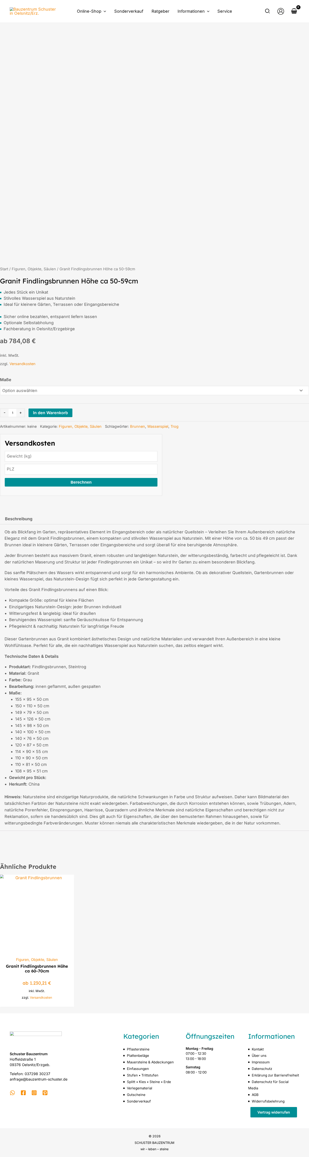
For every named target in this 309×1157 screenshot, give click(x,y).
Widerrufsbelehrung (268, 1101)
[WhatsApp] (12, 1092)
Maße (5, 379)
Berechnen (81, 482)
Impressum (261, 1062)
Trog (174, 426)
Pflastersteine (138, 1049)
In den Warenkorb (50, 412)
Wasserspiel (157, 426)
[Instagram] (34, 1092)
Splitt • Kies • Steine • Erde (149, 1082)
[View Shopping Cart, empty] (294, 11)
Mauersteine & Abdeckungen (150, 1062)
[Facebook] (23, 1092)
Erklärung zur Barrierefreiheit (275, 1075)
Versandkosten (23, 363)
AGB (255, 1095)
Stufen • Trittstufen (142, 1075)
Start (4, 269)
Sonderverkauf (139, 1101)
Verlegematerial (139, 1088)
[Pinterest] (45, 1092)
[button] (103, 11)
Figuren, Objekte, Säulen (34, 269)
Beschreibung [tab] (18, 518)
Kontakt (258, 1049)
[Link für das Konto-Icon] (280, 11)
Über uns (259, 1055)
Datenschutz (262, 1069)
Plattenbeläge (138, 1055)
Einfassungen (138, 1069)
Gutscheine (136, 1095)
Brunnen (137, 426)
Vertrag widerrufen (273, 1112)
